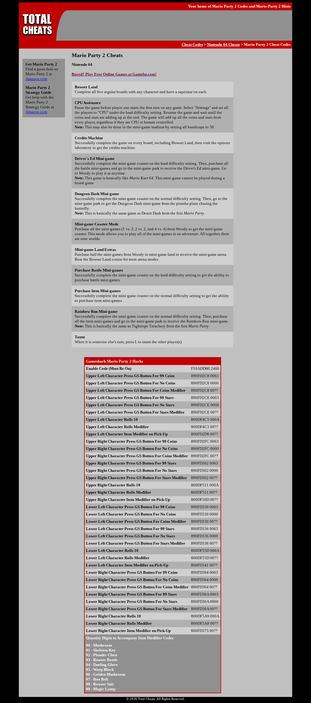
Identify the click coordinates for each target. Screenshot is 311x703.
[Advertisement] (178, 25)
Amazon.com (36, 78)
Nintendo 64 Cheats (223, 44)
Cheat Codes (192, 44)
